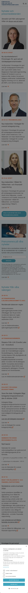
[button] (14, 588)
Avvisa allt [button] (14, 584)
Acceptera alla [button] (14, 580)
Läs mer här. (6, 567)
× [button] (26, 546)
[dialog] (14, 569)
